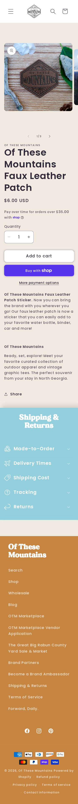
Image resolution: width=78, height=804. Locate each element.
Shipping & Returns (27, 685)
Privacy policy (25, 785)
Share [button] (16, 394)
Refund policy (48, 777)
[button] (11, 11)
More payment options (39, 283)
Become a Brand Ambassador (39, 674)
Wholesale (18, 593)
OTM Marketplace (26, 616)
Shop (13, 581)
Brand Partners (23, 662)
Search (15, 570)
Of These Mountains (35, 771)
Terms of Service (25, 697)
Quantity (12, 226)
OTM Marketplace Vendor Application (34, 630)
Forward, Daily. (23, 708)
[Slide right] (49, 136)
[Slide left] (28, 136)
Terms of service (56, 785)
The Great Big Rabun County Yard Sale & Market (37, 648)
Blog (12, 604)
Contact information (41, 792)
